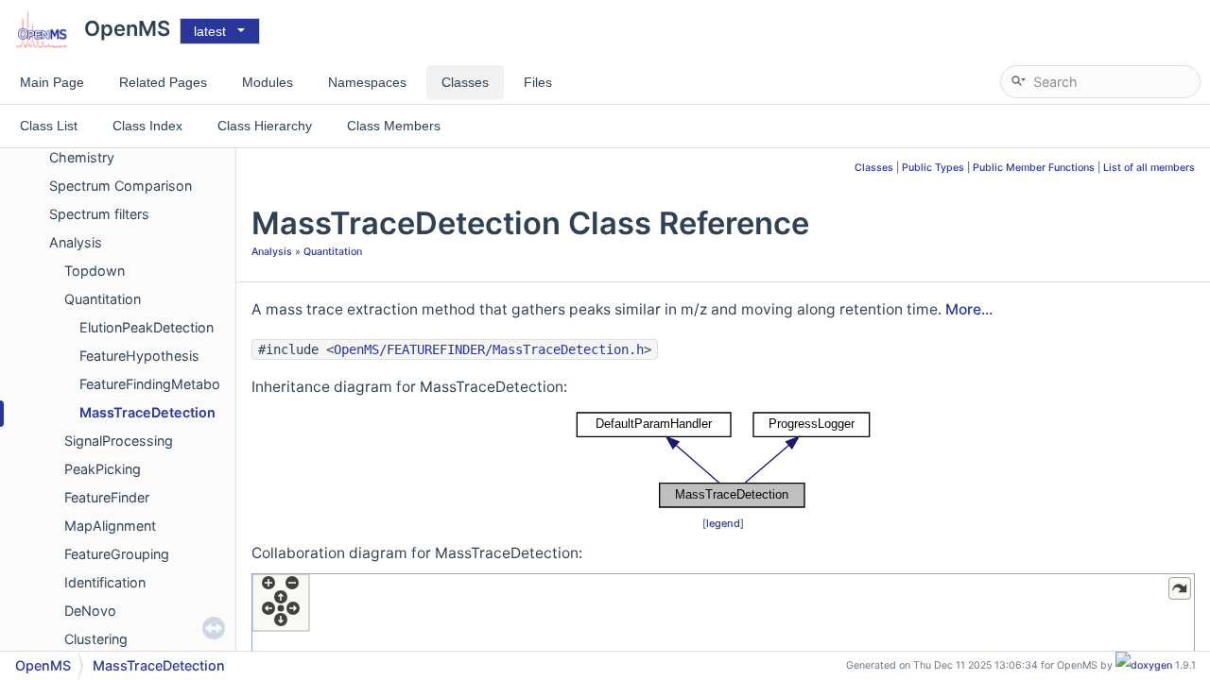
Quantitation (102, 299)
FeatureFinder (106, 497)
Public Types (933, 168)
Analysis (75, 242)
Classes (874, 168)
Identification (105, 582)
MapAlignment (110, 526)
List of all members (1149, 168)
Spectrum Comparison (120, 186)
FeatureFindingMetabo (149, 384)
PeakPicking (102, 469)
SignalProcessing (118, 441)
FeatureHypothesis (139, 356)
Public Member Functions (1034, 168)
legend (723, 523)
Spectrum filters (99, 214)
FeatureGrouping (116, 554)
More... (969, 309)
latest (210, 31)
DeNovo (90, 611)
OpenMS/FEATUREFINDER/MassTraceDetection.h (489, 349)
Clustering (96, 639)
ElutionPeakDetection (146, 327)
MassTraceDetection (147, 412)
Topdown (94, 271)
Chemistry (81, 157)
